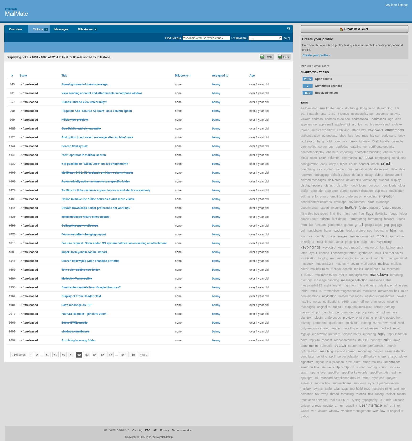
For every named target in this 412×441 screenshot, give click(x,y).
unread (316, 405)
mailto (343, 274)
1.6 (396, 108)
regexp (305, 334)
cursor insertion (334, 169)
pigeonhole (389, 312)
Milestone (183, 75)
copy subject (338, 163)
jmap (348, 241)
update (328, 405)
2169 (332, 113)
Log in (390, 4)
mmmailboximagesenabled (342, 290)
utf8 (392, 405)
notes (317, 301)
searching (326, 351)
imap (380, 235)
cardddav (342, 146)
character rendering (368, 152)
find (332, 213)
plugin (318, 317)
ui (381, 399)
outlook (338, 306)
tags (345, 388)
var (313, 410)
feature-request (392, 207)
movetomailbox (388, 290)
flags (369, 213)
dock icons (358, 185)
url (342, 405)
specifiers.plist (380, 372)
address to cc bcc (337, 118)
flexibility (381, 213)
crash (386, 163)
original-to (323, 306)
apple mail (326, 124)
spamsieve (317, 372)
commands (349, 157)
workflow (379, 410)
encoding (370, 196)
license (324, 252)
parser (378, 306)
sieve (403, 356)
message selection (354, 280)
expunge (337, 207)
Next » (143, 355)
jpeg (364, 241)
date (394, 169)
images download (362, 236)
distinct (329, 185)
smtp (336, 367)
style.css (378, 377)
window (334, 410)
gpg (386, 224)
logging (323, 258)
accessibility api (362, 113)
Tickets (35, 29)
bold (329, 141)
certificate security (381, 146)
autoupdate (329, 135)
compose (366, 157)
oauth (354, 301)
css (319, 169)
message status (380, 280)
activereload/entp (116, 430)
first (339, 213)
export (324, 207)
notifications (331, 301)
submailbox (322, 383)
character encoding (339, 152)
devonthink (353, 179)
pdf (318, 312)
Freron (11, 8)
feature (351, 207)
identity (320, 236)
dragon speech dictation (356, 190)
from (304, 224)
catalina (355, 146)
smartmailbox (310, 367)
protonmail (320, 322)
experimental (309, 207)
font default (339, 218)
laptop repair (394, 247)
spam (304, 372)
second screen (345, 351)
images (342, 236)
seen (388, 351)
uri (336, 405)
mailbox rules (319, 268)
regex (397, 328)
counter (364, 163)
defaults (357, 174)
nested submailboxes (379, 296)
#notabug (351, 108)
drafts (305, 190)
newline (306, 301)
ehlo (315, 196)
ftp (311, 224)
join (356, 241)
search (340, 345)
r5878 (377, 322)
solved (360, 367)
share (382, 356)
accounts (382, 113)
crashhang (308, 169)
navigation (329, 296)
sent (332, 356)
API (155, 430)
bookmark (340, 141)
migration (349, 285)
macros (340, 263)
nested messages (350, 296)
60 (63, 355)
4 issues (343, 113)
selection (400, 351)
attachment (375, 130)
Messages (61, 29)
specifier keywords (354, 372)
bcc (350, 135)
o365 (345, 301)
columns (334, 157)
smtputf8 (348, 367)
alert (398, 118)
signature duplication (329, 361)
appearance (309, 124)
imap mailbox (395, 236)
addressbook (361, 118)
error (371, 201)
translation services (314, 399)
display (396, 179)
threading (347, 393)
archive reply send (377, 124)
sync (371, 383)
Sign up (403, 4)
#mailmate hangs (331, 108)
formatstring (358, 218)
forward (389, 218)
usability (351, 405)
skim (357, 361)
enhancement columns (316, 201)
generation (335, 224)
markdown (379, 274)
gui (303, 230)
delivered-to (336, 179)
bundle (384, 141)
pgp (357, 312)
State (23, 75)
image (331, 236)
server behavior (348, 356)
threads (361, 393)
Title (64, 75)
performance (344, 312)
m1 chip (379, 258)
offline (364, 301)
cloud (304, 157)
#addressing (309, 108)
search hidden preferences (366, 345)
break (353, 141)
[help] (286, 38)
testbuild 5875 (382, 388)
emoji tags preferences (346, 196)
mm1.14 (316, 290)
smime (326, 367)
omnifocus (378, 301)
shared (392, 356)
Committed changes (325, 85)
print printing (364, 317)
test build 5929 (360, 388)
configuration (309, 163)
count (353, 163)
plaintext (306, 317)
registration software (326, 334)
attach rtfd (358, 130)
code (313, 157)
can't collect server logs (317, 146)
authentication (310, 135)
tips (370, 393)
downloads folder (393, 185)
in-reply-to (307, 241)
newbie (401, 296)
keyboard (329, 247)
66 (110, 355)
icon (303, 236)
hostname (381, 230)
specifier (333, 372)
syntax (318, 388)
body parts (389, 135)
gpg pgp (396, 224)
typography (370, 399)
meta (327, 285)
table (328, 388)
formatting (375, 218)
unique (305, 405)
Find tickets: (173, 38)
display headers (311, 185)
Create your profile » (316, 55)
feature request (369, 207)
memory (306, 280)
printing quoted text (388, 317)
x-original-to (395, 410)
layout (313, 252)
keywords (371, 247)
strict (366, 377)
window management (356, 410)
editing (305, 196)
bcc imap (361, 135)
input (319, 241)
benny (216, 84)
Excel (269, 57)
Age (252, 75)
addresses (379, 118)
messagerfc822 (311, 285)
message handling (326, 280)
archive (357, 124)
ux (399, 405)
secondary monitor (370, 351)
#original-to (367, 108)
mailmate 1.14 (375, 268)
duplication (396, 190)
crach (375, 163)
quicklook (352, 322)
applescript (342, 124)
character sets (393, 152)
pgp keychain (371, 312)
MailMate (16, 13)
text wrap (321, 393)
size (349, 361)
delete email (393, 174)
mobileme (369, 290)
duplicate (381, 190)
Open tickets (318, 79)
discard (384, 179)
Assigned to (220, 75)
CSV (286, 57)
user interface (370, 405)
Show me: (241, 38)
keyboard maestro (350, 247)
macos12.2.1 (324, 263)
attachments (394, 129)
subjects (306, 383)
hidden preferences (359, 230)
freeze (401, 218)
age (390, 118)
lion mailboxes (393, 252)
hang (327, 230)
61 (71, 355)
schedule (326, 345)
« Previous (19, 355)
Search (289, 29)
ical (401, 230)
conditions (399, 157)
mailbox (383, 263)
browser (364, 141)
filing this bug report (314, 213)
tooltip (401, 393)
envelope (340, 201)
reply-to (314, 339)
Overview (15, 29)
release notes (351, 334)
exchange (382, 201)
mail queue (368, 263)
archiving (343, 130)
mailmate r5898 (326, 274)
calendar (397, 141)
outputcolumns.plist (358, 306)
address (317, 118)
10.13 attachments (313, 113)
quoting (366, 322)
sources (394, 367)
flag (361, 213)
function (320, 224)
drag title (317, 190)
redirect (386, 328)
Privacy (164, 430)
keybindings (311, 246)
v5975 (305, 410)
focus (393, 213)
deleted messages (313, 179)
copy (323, 163)
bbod (343, 135)
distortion (343, 185)
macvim (353, 263)
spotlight (306, 377)
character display (312, 152)
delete (379, 174)
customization (357, 169)
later (304, 252)
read (393, 322)
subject (391, 377)
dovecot (374, 185)
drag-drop (331, 190)
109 (122, 355)
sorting (372, 367)
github (348, 224)
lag (382, 247)
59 (55, 355)
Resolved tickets (321, 92)
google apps (373, 224)
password (307, 312)
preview (348, 317)
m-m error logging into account (351, 258)
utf (386, 405)
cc (365, 146)
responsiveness (345, 339)
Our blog (137, 430)
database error (379, 169)
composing (382, 157)
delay (369, 174)
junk (372, 241)
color (322, 157)
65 (102, 355)
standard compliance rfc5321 (340, 377)
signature (307, 361)
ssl (316, 377)
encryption (386, 195)
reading (336, 328)
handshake (314, 230)
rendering (369, 334)
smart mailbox (372, 361)
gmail (359, 224)
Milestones (83, 29)
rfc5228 (363, 339)
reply (381, 333)
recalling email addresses (361, 328)
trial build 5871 (340, 399)
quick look (336, 322)
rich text (376, 339)
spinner (397, 372)
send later (307, 356)
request (327, 339)
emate (324, 196)
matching (396, 274)
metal (337, 285)
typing (356, 399)
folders (325, 218)
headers (338, 230)
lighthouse (365, 252)
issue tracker (334, 241)
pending (328, 312)
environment (357, 201)
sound (383, 367)
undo (388, 399)
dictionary (370, 179)
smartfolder (392, 361)
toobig (379, 393)
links (378, 252)
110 (132, 355)
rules (387, 339)
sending (321, 356)
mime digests (367, 285)
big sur (375, 135)
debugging (321, 174)
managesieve (358, 274)
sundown (360, 383)
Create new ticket (356, 29)
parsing (390, 306)
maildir (358, 268)
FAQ (147, 430)
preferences (333, 317)
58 (47, 355)
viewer (322, 410)
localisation (308, 258)
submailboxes (341, 383)
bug (375, 140)
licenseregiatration (343, 252)
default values (340, 174)
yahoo (305, 416)
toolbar (390, 393)
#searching (384, 108)
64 (95, 355)
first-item (351, 213)
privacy (306, 322)
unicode (398, 399)
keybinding (384, 241)
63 (87, 355)
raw (385, 322)
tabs (337, 388)
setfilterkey (368, 356)
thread (334, 393)
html (393, 230)
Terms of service (181, 430)
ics (311, 236)
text (396, 388)
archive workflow (323, 130)
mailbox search (341, 268)
